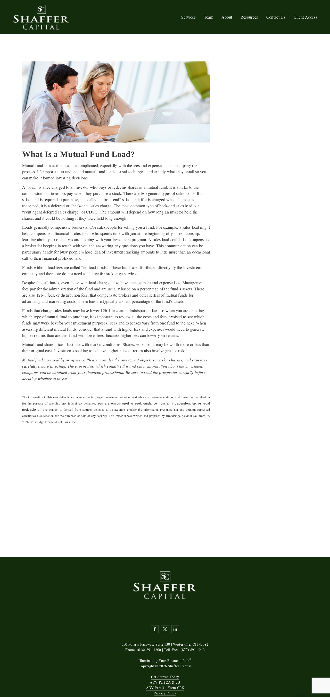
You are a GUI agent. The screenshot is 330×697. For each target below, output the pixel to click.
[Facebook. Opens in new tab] (155, 629)
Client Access (305, 17)
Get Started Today (165, 676)
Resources (249, 17)
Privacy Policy (165, 693)
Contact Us (275, 17)
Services (188, 17)
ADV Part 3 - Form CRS (165, 687)
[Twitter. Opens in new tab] (165, 629)
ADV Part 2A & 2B (165, 682)
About (226, 17)
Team (208, 17)
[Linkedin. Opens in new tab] (175, 629)
